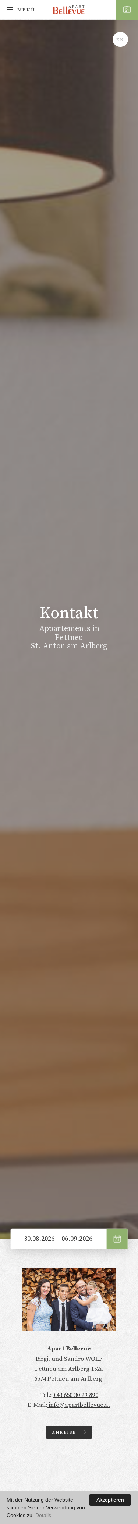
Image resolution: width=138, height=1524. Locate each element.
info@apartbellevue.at (78, 1405)
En (120, 39)
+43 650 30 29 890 (75, 1395)
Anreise (64, 1432)
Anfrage (117, 1239)
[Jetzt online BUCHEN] (127, 10)
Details (43, 1515)
